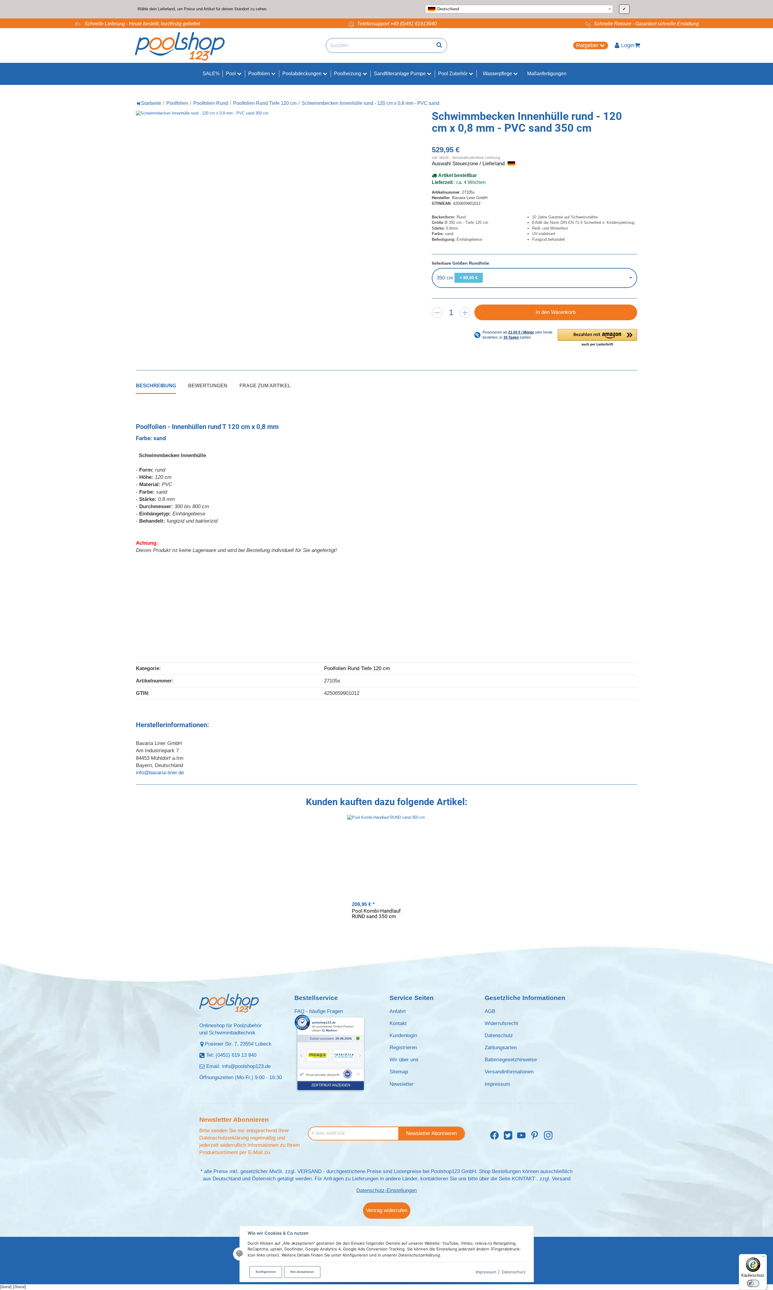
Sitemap (399, 1072)
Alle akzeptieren (302, 1271)
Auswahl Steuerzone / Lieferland (469, 163)
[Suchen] (439, 45)
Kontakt (398, 1023)
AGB (490, 1011)
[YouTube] (521, 1135)
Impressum (486, 1271)
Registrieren (403, 1047)
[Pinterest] (534, 1135)
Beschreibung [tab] (156, 385)
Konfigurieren (266, 1271)
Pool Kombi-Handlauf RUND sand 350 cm (376, 914)
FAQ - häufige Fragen (318, 1011)
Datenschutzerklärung (224, 1138)
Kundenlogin (403, 1035)
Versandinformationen (509, 1072)
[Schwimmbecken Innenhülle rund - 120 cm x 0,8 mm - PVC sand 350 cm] (259, 234)
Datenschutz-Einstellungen (386, 1190)
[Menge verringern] (437, 312)
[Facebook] (494, 1135)
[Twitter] (508, 1135)
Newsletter (402, 1084)
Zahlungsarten (501, 1047)
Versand (561, 1179)
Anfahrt (398, 1011)
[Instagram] (548, 1135)
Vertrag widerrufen (386, 1210)
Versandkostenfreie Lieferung (476, 158)
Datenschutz (514, 1271)
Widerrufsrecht (501, 1023)
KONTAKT (523, 1179)
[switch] (753, 1283)
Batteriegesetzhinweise (511, 1060)
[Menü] (763, 1257)
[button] (597, 338)
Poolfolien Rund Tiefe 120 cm (357, 668)
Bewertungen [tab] (207, 385)
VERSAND (309, 1171)
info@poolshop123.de (246, 1066)
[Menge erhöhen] (465, 312)
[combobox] (519, 9)
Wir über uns (404, 1060)
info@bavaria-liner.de (160, 773)
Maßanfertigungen (546, 73)
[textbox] (519, 9)
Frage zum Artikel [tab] (265, 385)
